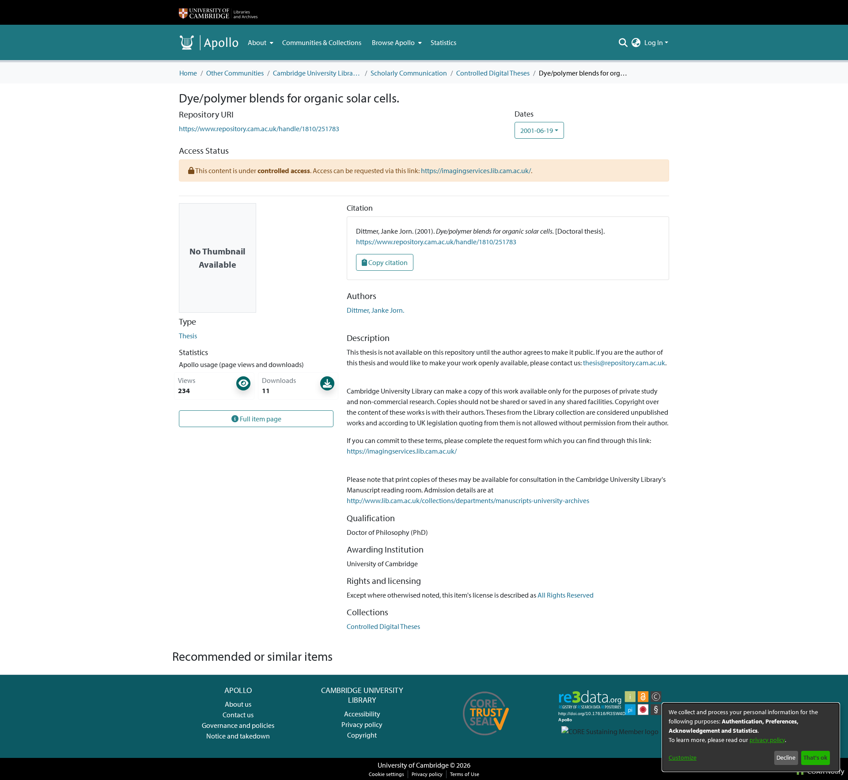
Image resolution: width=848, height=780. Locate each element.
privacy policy (767, 740)
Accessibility (362, 713)
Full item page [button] (259, 418)
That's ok (815, 757)
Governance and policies (238, 725)
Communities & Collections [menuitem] (321, 42)
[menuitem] (259, 42)
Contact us (238, 714)
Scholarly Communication (409, 72)
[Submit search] (623, 42)
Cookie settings (386, 774)
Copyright (362, 735)
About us (238, 704)
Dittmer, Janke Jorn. (375, 310)
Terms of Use (464, 774)
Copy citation (387, 262)
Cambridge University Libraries (317, 72)
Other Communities (235, 72)
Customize (683, 757)
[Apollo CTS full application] (486, 738)
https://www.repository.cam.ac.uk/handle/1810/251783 (259, 128)
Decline (785, 757)
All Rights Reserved (566, 595)
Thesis (188, 335)
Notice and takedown (238, 735)
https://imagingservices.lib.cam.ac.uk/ (476, 170)
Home (188, 72)
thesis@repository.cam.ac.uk (624, 362)
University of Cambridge (413, 765)
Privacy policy (361, 724)
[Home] (218, 12)
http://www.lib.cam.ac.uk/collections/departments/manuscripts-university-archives (468, 500)
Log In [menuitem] (653, 42)
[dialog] (750, 737)
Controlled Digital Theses (493, 72)
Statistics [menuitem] (443, 42)
